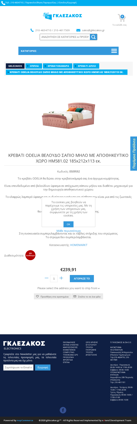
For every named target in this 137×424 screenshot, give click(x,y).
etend (106, 420)
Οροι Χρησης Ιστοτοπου (92, 343)
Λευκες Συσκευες (71, 345)
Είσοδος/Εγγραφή (67, 2)
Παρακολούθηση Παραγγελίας (40, 2)
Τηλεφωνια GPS (70, 355)
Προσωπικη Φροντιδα (68, 358)
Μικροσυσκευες (70, 347)
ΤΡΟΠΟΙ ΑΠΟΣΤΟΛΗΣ (91, 353)
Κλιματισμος (69, 349)
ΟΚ (68, 224)
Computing (68, 352)
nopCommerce (25, 420)
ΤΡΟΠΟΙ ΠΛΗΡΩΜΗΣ (91, 348)
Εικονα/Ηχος (69, 342)
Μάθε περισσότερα (68, 231)
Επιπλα (66, 362)
